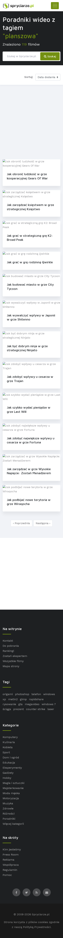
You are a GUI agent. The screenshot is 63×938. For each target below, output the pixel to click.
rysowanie (9, 704)
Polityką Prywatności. (37, 927)
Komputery (10, 737)
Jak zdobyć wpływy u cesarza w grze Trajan (30, 379)
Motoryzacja (11, 798)
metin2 (13, 699)
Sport (6, 752)
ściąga (7, 709)
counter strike (35, 709)
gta (20, 704)
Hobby (7, 778)
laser (50, 709)
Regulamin (10, 870)
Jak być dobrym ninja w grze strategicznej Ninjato (27, 348)
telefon (36, 694)
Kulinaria (9, 742)
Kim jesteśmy (12, 849)
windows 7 (49, 704)
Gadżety (8, 772)
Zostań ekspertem (15, 656)
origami (8, 694)
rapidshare (36, 699)
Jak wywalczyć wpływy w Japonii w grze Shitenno (31, 317)
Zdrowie (8, 808)
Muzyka (8, 803)
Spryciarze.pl (41, 914)
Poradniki (9, 818)
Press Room (11, 854)
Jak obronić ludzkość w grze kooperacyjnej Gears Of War (27, 176)
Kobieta (8, 747)
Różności (9, 813)
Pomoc (7, 875)
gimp (23, 699)
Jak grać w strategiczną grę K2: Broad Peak (30, 237)
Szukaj (51, 56)
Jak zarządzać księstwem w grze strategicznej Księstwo (30, 207)
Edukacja (9, 762)
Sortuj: (28, 77)
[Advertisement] (31, 121)
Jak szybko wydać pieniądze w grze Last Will (28, 409)
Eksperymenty (12, 767)
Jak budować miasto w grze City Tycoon (30, 286)
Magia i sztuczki (13, 783)
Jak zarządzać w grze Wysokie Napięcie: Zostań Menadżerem (29, 471)
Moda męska (11, 793)
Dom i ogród (11, 757)
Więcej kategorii (13, 823)
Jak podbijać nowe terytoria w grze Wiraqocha (29, 502)
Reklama (8, 859)
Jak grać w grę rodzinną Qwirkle (30, 262)
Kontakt (8, 640)
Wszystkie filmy (13, 661)
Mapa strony (11, 666)
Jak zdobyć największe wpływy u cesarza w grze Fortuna (30, 440)
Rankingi (8, 651)
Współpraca (11, 864)
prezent (18, 709)
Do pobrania (11, 645)
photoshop (22, 694)
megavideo (32, 704)
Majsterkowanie (13, 788)
